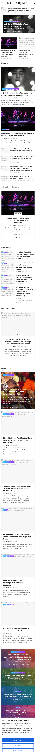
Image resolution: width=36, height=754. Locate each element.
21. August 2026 (15, 153)
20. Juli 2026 (14, 633)
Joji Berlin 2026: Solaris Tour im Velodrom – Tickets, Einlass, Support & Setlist (16, 26)
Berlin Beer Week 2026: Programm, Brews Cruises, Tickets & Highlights (25, 254)
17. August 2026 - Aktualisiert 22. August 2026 (22, 180)
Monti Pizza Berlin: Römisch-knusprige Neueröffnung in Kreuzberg (14, 582)
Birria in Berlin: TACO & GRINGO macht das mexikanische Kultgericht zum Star (15, 391)
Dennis (8, 31)
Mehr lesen (19, 237)
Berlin (4, 252)
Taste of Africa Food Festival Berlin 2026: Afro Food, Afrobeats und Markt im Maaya (17, 488)
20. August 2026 (15, 162)
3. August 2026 (14, 493)
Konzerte (6, 129)
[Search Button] (34, 3)
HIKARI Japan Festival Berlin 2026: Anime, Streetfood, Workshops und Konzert (17, 536)
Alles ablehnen (18, 750)
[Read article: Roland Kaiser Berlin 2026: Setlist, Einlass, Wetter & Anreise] (4, 10)
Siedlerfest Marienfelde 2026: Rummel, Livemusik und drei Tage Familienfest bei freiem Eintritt (18, 341)
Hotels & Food (8, 375)
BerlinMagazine (18, 2)
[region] (18, 736)
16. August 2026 (22, 346)
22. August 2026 (15, 31)
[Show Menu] (2, 3)
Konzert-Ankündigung (11, 21)
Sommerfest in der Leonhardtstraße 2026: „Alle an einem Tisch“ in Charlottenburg (24, 278)
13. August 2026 (14, 407)
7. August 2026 (14, 445)
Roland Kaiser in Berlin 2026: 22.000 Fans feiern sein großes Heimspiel (8, 53)
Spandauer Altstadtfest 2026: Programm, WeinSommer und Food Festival (24, 266)
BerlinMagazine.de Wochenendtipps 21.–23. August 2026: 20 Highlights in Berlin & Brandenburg (24, 291)
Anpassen (18, 745)
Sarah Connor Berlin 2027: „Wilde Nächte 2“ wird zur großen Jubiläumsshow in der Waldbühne (21, 168)
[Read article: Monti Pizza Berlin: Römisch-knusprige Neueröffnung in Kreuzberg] (18, 565)
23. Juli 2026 (14, 587)
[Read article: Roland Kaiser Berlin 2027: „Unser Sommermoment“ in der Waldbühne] (27, 43)
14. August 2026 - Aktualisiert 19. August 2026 (18, 664)
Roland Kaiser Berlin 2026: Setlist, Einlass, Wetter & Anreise (21, 177)
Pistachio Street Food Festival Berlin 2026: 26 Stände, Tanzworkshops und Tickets (17, 440)
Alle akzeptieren (18, 740)
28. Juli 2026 (14, 541)
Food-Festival (8, 414)
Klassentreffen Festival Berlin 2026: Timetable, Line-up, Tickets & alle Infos (22, 158)
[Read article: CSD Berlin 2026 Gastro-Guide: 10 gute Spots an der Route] (18, 614)
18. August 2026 (15, 172)
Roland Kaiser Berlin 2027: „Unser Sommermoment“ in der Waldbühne (26, 53)
